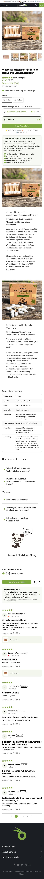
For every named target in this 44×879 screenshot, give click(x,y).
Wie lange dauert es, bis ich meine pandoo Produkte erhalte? (21, 508)
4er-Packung (18, 100)
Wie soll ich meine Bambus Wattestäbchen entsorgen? (18, 469)
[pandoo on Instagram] (25, 865)
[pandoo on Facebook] (14, 865)
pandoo (11, 871)
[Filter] (34, 582)
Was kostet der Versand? (17, 500)
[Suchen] (36, 5)
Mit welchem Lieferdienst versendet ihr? (17, 519)
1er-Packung (7, 100)
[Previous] (3, 30)
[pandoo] (22, 5)
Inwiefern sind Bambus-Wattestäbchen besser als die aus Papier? (20, 481)
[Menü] (1, 5)
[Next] (40, 30)
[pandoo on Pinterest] (21, 865)
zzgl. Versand (12, 86)
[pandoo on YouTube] (18, 865)
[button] (7, 78)
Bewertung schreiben (17, 582)
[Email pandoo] (29, 865)
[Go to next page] (32, 816)
